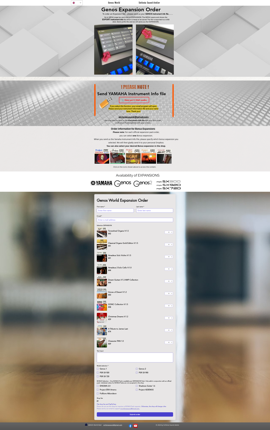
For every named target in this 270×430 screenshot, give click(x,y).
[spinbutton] (168, 232)
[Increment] (171, 232)
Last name (140, 207)
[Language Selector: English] (77, 2)
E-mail (99, 216)
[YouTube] (135, 426)
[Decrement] (166, 232)
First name (101, 207)
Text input (100, 351)
